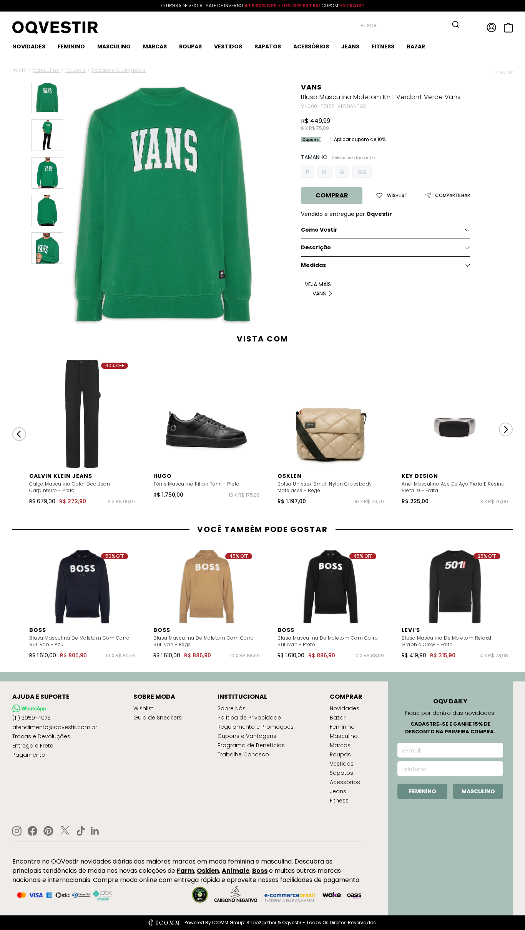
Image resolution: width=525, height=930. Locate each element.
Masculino (46, 70)
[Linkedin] (95, 831)
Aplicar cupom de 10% (359, 139)
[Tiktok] (80, 831)
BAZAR (416, 46)
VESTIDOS (228, 46)
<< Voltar (503, 73)
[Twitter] (65, 831)
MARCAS (155, 46)
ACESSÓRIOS (311, 46)
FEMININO (71, 46)
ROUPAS (190, 46)
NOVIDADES (28, 46)
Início (19, 70)
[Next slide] (506, 429)
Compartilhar (452, 195)
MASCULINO (114, 46)
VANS (311, 87)
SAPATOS (267, 46)
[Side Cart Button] (508, 28)
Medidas (313, 265)
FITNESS (383, 46)
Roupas (75, 70)
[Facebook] (32, 831)
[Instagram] (17, 831)
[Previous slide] (19, 434)
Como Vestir (319, 230)
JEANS (350, 46)
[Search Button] (455, 24)
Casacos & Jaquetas (118, 70)
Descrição (316, 247)
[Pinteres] (48, 831)
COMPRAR (332, 195)
